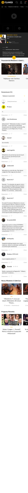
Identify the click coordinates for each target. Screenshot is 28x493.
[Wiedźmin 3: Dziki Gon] (3, 39)
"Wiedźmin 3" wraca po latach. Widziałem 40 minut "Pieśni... (11, 301)
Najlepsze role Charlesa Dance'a (12, 79)
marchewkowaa (12, 119)
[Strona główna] (2, 7)
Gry (6, 6)
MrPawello (10, 238)
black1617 (10, 179)
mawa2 (9, 138)
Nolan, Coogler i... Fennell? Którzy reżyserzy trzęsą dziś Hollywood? (11, 331)
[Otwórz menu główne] (25, 2)
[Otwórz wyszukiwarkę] (16, 2)
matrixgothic (11, 150)
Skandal (9, 266)
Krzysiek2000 (11, 220)
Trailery (22, 6)
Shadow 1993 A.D (12, 254)
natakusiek (10, 165)
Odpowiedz (4, 115)
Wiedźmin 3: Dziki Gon (13, 6)
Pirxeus (9, 107)
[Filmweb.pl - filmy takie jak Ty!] (7, 2)
